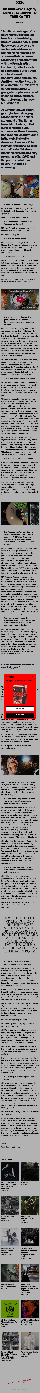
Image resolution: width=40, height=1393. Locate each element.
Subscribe (20, 715)
